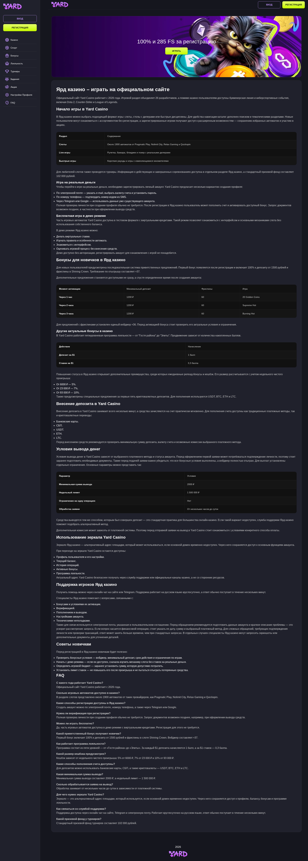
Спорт (14, 47)
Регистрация (20, 27)
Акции (14, 87)
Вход (20, 18)
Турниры (15, 71)
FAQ (13, 102)
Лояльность (17, 63)
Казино (14, 40)
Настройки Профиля (21, 95)
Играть (176, 51)
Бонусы (14, 55)
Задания (14, 79)
